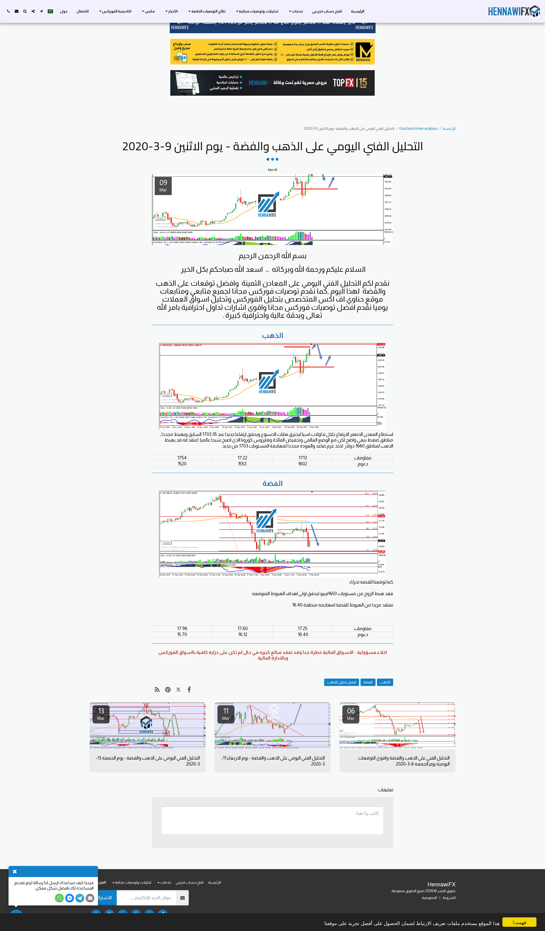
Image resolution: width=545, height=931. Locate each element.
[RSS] (157, 690)
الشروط (449, 898)
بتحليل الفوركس (258, 299)
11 (226, 714)
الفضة (368, 682)
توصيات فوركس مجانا (265, 291)
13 (101, 714)
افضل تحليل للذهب (341, 682)
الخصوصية (429, 898)
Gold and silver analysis (418, 128)
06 (351, 714)
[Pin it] (167, 690)
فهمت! (519, 922)
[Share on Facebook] (189, 690)
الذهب (385, 682)
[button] (295, 11)
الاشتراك (103, 897)
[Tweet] (178, 690)
